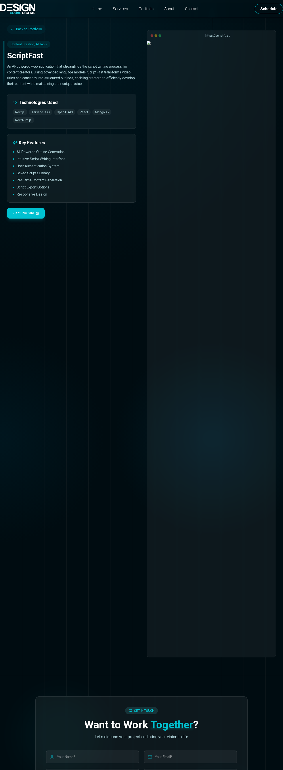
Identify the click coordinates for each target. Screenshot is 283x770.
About (169, 8)
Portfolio (146, 8)
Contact (192, 8)
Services (120, 8)
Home (97, 8)
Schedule (268, 8)
